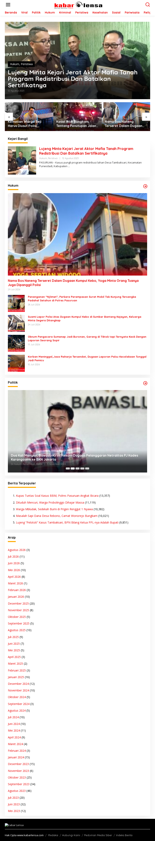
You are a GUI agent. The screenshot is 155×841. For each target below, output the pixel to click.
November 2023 (18, 771)
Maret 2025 (15, 663)
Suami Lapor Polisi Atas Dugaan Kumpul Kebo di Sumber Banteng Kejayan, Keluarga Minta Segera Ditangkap (84, 318)
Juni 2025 (14, 643)
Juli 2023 (13, 797)
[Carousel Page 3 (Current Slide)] (77, 468)
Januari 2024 (16, 757)
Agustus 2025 (17, 630)
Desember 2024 (18, 684)
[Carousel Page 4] (82, 468)
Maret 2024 (15, 744)
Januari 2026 (16, 596)
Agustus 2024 (17, 710)
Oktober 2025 (17, 617)
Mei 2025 (14, 650)
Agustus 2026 (17, 550)
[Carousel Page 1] (68, 468)
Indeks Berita (124, 835)
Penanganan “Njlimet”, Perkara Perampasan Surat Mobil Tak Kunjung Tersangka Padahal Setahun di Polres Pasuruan (123, 124)
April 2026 (14, 577)
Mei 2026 (14, 570)
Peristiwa (27, 64)
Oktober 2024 (17, 697)
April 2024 (14, 737)
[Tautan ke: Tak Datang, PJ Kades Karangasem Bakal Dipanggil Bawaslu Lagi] (77, 431)
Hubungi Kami (71, 835)
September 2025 (18, 623)
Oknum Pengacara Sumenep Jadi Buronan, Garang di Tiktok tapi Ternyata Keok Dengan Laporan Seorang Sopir (87, 338)
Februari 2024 (17, 751)
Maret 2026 (15, 583)
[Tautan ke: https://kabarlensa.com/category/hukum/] (145, 186)
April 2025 (14, 657)
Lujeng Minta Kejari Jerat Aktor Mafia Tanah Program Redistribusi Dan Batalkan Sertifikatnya (73, 78)
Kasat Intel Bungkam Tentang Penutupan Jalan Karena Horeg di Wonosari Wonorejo (29, 124)
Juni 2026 (14, 563)
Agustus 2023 (17, 791)
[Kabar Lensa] (78, 4)
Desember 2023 (18, 764)
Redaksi (53, 835)
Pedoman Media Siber (98, 835)
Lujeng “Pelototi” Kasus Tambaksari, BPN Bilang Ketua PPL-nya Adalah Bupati (67, 522)
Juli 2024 (13, 717)
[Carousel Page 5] (87, 468)
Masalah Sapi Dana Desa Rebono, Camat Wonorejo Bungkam (56, 516)
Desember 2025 (18, 603)
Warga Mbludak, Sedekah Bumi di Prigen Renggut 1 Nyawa (54, 509)
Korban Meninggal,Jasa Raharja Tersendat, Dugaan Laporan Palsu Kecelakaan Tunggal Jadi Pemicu (87, 358)
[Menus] (8, 4)
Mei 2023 (14, 811)
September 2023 (18, 784)
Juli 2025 (13, 637)
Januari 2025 (16, 677)
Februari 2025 (17, 670)
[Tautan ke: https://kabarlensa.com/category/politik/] (145, 383)
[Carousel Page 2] (73, 468)
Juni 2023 (14, 804)
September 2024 (18, 704)
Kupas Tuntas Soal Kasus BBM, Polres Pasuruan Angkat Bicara (57, 496)
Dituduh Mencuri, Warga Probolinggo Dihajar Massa (50, 502)
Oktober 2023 (17, 777)
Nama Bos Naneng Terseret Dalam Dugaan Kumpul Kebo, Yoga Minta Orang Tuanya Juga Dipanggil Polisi (76, 124)
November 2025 (18, 610)
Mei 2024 (14, 730)
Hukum (14, 64)
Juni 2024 (14, 724)
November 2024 (18, 690)
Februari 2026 (17, 590)
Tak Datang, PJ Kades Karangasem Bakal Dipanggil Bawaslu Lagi (62, 459)
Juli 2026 (13, 556)
